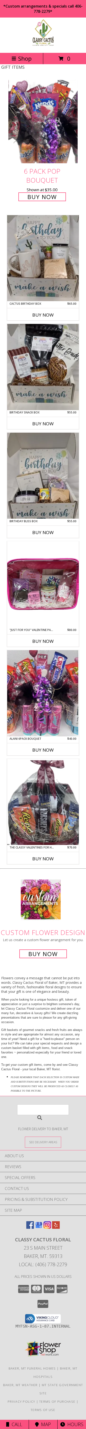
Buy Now (42, 197)
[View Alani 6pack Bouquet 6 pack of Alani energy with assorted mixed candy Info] (43, 693)
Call (15, 1424)
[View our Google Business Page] (39, 1227)
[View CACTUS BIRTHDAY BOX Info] (43, 258)
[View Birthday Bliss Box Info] (43, 476)
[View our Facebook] (30, 1227)
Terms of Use (43, 1410)
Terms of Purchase (57, 1401)
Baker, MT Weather (20, 1385)
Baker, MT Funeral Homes (32, 1368)
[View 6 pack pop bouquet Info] (43, 121)
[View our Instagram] (47, 1227)
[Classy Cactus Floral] (43, 46)
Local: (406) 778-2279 (43, 1264)
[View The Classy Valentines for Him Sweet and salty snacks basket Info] (43, 802)
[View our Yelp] (56, 1227)
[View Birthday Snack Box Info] (43, 367)
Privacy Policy (21, 1401)
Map (45, 1424)
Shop (25, 58)
